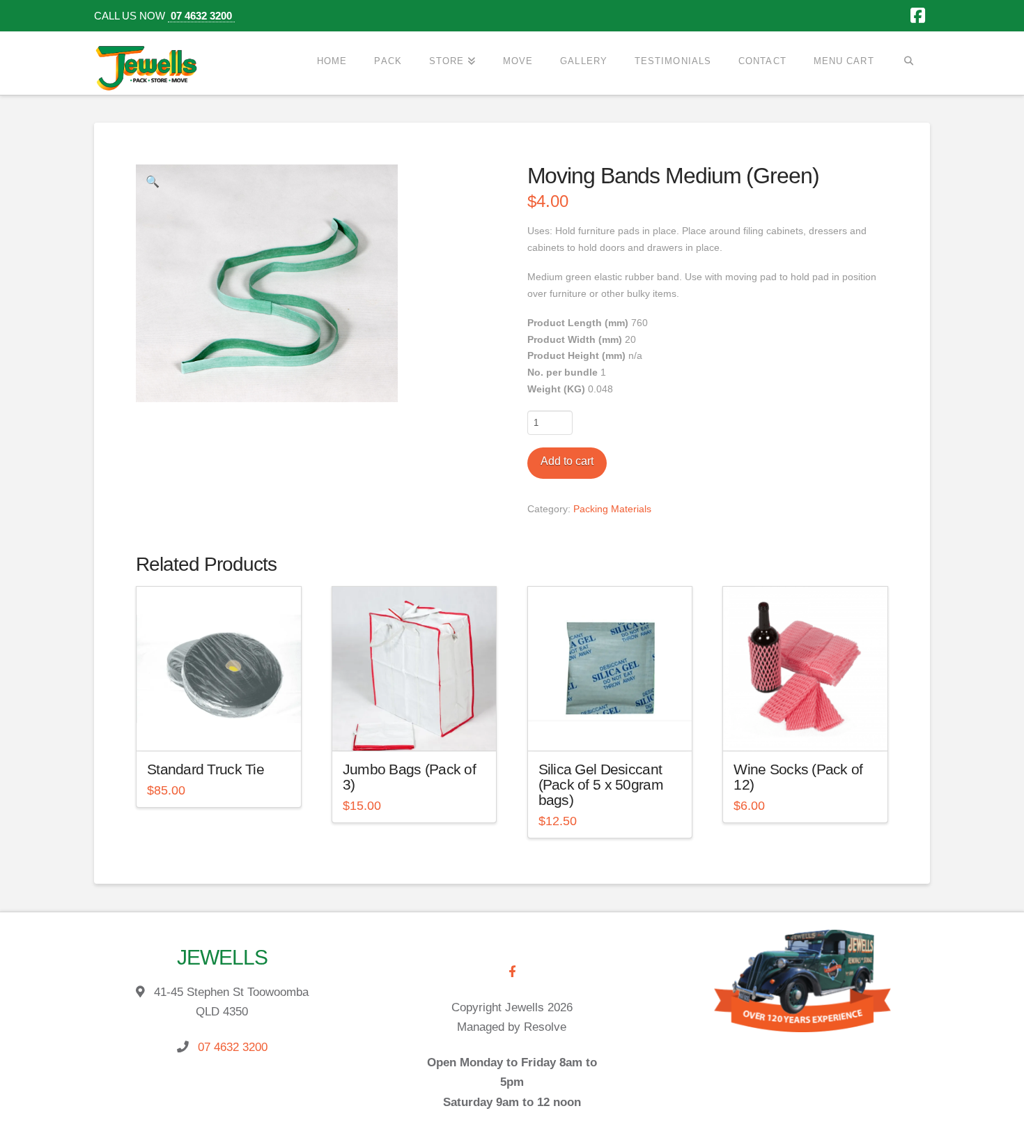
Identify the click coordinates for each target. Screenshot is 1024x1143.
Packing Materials (612, 508)
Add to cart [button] (224, 727)
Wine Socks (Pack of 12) (798, 776)
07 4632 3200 (201, 16)
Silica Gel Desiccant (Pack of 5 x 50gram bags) (600, 784)
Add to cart (567, 461)
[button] (152, 181)
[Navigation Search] (908, 60)
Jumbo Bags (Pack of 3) (409, 776)
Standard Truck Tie (205, 769)
